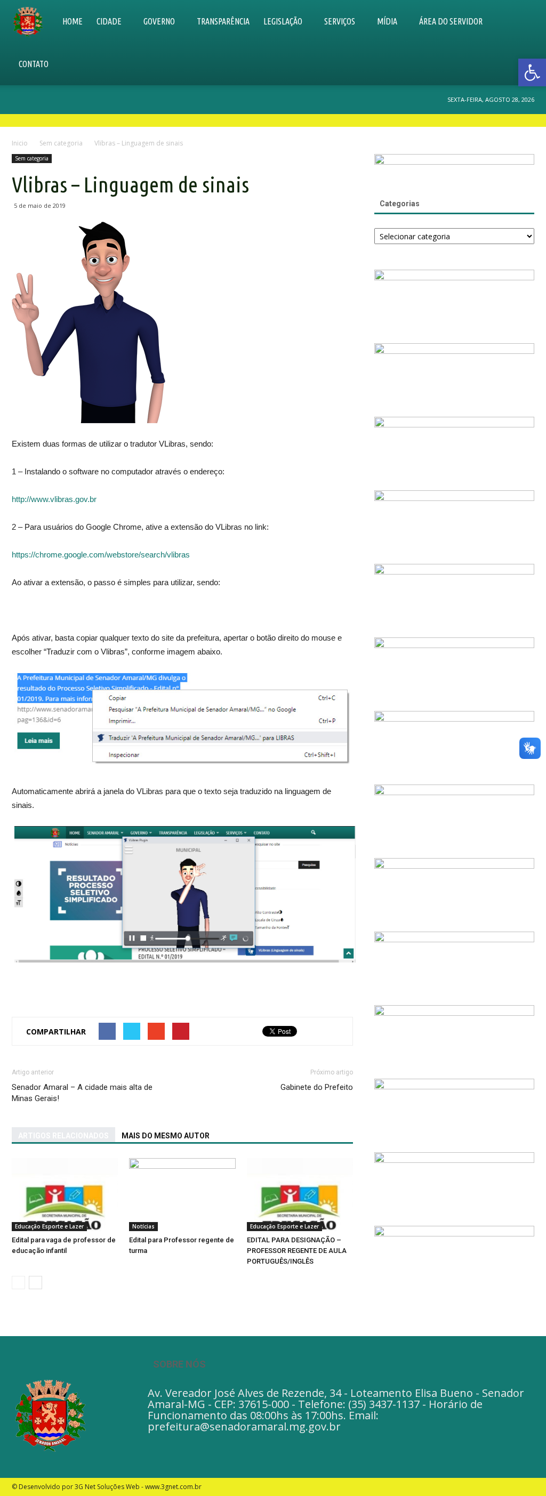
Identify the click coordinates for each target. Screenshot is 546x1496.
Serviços (339, 21)
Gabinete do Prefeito (316, 1087)
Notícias (143, 1226)
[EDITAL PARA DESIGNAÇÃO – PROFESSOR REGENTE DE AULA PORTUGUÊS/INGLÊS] (300, 1194)
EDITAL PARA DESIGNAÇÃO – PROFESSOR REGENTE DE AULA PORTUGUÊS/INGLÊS (297, 1250)
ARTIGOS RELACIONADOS (63, 1135)
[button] (521, 42)
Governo (159, 21)
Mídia (387, 21)
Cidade (109, 21)
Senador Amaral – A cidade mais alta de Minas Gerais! (82, 1092)
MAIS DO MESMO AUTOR (166, 1135)
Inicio (20, 143)
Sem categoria (32, 158)
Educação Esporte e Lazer (49, 1226)
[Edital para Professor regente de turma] (182, 1194)
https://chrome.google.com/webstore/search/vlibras (101, 554)
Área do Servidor (451, 21)
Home (72, 21)
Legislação (282, 21)
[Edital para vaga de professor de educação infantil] (65, 1194)
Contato (34, 64)
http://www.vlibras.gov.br (54, 499)
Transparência (223, 21)
